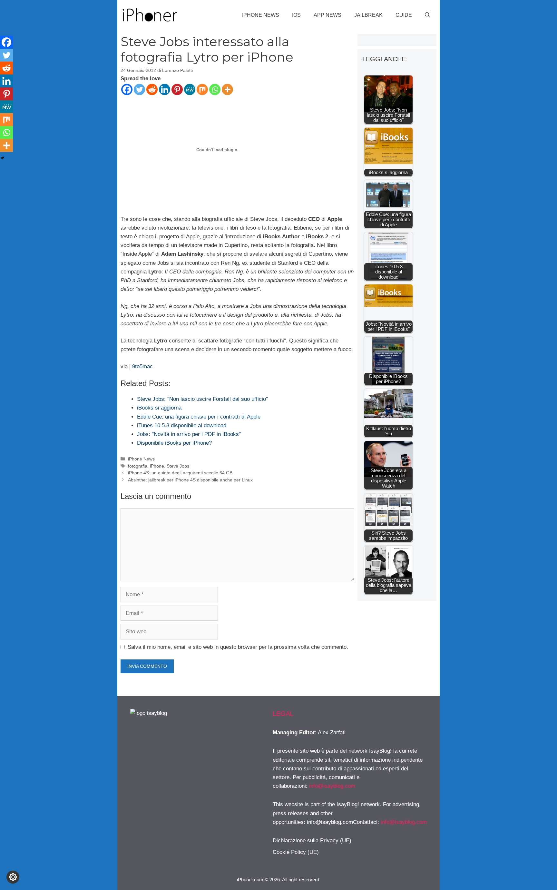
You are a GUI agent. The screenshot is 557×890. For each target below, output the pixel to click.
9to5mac (142, 366)
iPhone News (260, 15)
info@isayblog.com (332, 786)
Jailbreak (368, 15)
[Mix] (202, 89)
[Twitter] (139, 89)
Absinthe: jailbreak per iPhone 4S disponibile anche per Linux (190, 479)
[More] (227, 89)
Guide (404, 15)
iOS (296, 15)
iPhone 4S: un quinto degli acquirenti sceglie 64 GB (180, 472)
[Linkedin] (164, 89)
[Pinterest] (177, 89)
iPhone (157, 466)
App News (327, 15)
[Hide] (2, 158)
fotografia (137, 466)
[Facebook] (126, 89)
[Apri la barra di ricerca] (427, 15)
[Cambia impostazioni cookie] (12, 877)
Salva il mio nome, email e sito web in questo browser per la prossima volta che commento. (238, 647)
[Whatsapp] (214, 89)
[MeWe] (189, 89)
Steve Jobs (178, 466)
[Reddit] (152, 89)
